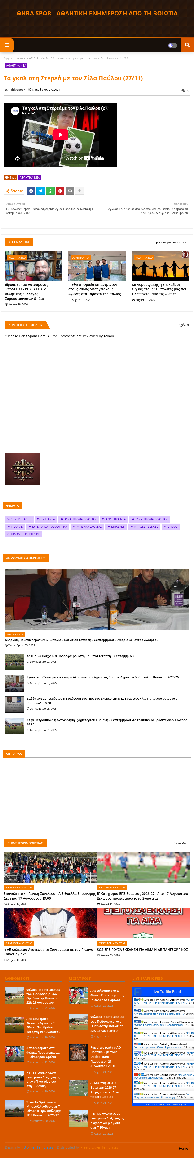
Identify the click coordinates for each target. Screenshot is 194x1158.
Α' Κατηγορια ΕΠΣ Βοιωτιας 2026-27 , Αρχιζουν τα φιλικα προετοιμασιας (104, 1090)
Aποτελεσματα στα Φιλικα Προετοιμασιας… (159, 1013)
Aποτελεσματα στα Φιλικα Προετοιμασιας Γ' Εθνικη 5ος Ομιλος (43, 1052)
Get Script (151, 1104)
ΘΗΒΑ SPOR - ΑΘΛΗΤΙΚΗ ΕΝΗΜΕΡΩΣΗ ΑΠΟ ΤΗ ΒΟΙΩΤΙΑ (97, 13)
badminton (48, 519)
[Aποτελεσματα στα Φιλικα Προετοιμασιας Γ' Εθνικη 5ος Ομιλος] (14, 1054)
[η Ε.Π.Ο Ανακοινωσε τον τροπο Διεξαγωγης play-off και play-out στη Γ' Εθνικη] (14, 1079)
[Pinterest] (60, 191)
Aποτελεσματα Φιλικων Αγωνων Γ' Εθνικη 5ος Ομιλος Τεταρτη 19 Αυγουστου (43, 1025)
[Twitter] (40, 191)
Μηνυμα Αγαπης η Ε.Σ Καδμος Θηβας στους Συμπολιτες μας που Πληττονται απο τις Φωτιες (159, 289)
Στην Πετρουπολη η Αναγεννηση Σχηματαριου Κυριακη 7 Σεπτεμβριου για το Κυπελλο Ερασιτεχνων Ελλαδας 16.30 (107, 722)
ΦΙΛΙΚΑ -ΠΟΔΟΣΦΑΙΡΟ (25, 534)
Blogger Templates (38, 1147)
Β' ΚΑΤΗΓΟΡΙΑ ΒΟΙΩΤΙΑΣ (151, 519)
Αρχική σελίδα (15, 58)
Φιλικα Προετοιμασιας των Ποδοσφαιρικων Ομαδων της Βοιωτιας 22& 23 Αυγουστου (43, 996)
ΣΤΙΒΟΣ (172, 527)
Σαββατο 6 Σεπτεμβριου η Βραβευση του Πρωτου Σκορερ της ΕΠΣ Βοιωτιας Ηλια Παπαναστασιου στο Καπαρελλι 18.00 (102, 700)
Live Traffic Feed (166, 992)
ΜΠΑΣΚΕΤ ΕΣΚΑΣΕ (146, 527)
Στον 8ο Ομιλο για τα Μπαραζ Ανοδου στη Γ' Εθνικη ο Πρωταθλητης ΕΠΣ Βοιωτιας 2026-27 (43, 1108)
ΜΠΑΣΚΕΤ (117, 527)
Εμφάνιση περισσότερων (170, 242)
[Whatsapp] (50, 191)
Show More (181, 843)
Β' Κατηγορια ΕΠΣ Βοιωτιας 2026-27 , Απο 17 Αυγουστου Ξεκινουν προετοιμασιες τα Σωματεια (142, 896)
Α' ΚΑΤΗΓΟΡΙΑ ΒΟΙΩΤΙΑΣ (80, 519)
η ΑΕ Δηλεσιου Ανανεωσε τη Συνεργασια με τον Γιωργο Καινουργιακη (48, 951)
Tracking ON (179, 1104)
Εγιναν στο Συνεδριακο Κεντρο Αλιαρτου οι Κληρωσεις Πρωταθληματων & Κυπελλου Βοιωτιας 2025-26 (103, 677)
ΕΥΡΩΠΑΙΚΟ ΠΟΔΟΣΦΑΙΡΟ (49, 527)
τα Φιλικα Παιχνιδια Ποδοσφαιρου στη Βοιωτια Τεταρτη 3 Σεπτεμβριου (80, 656)
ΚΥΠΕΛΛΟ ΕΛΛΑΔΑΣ (89, 527)
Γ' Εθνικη (17, 527)
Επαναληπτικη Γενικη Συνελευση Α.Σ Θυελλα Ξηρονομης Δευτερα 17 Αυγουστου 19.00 (50, 896)
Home (183, 1148)
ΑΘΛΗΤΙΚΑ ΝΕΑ (41, 58)
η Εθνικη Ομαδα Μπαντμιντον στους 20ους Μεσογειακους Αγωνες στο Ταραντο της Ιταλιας (94, 289)
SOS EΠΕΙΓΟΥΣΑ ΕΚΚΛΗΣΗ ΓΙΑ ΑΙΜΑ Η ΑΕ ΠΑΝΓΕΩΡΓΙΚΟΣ (142, 949)
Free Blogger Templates (99, 1147)
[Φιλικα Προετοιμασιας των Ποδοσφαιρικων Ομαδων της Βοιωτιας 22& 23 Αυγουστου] (14, 995)
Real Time (164, 1104)
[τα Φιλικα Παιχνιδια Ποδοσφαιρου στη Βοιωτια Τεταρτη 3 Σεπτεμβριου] (14, 662)
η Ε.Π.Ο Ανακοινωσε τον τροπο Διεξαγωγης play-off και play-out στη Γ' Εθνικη (43, 1079)
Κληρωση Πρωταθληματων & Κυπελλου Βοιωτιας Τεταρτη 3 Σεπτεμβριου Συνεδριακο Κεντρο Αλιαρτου (81, 640)
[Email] (70, 191)
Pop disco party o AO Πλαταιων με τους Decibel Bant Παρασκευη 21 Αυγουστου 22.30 (105, 1056)
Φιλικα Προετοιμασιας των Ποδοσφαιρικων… (160, 1024)
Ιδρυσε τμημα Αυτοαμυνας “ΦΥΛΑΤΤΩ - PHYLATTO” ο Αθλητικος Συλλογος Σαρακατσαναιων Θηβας (26, 291)
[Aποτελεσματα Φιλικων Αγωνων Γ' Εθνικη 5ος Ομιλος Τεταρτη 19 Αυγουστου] (14, 1025)
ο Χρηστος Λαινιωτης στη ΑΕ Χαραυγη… (161, 1096)
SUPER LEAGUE (21, 519)
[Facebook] (31, 191)
